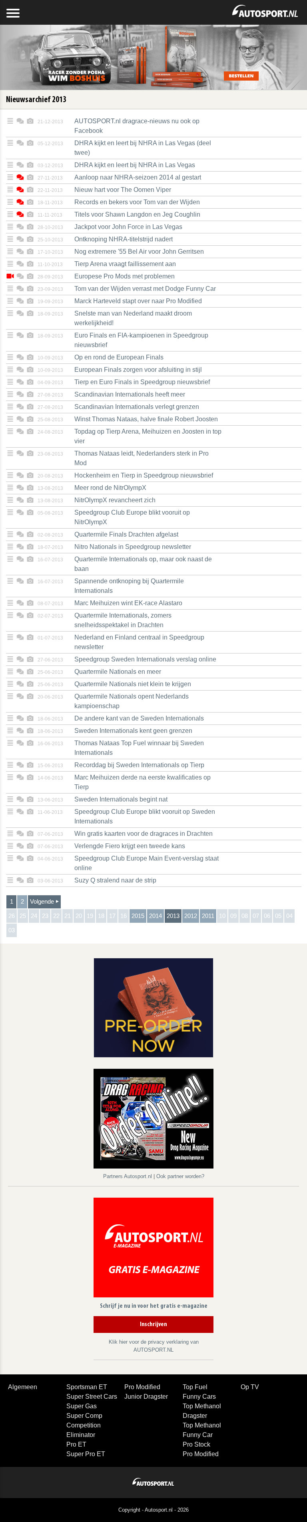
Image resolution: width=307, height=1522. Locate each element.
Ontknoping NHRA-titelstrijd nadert (123, 239)
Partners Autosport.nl (128, 1176)
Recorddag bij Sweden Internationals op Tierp (139, 765)
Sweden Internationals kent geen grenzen (133, 730)
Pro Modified (142, 1387)
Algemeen (22, 1387)
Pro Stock (196, 1444)
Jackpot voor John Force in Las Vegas (128, 226)
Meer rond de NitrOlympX (110, 487)
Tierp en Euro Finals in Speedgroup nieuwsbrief (142, 382)
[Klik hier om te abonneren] (153, 1249)
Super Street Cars (91, 1396)
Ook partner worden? (180, 1176)
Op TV (250, 1387)
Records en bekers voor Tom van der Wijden (137, 202)
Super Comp (84, 1415)
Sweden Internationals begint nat (120, 799)
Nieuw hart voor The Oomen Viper (122, 189)
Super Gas (81, 1406)
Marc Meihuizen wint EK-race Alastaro (128, 603)
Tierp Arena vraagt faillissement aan (125, 264)
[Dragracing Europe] (153, 1120)
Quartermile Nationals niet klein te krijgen (132, 684)
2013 (173, 915)
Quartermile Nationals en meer (117, 671)
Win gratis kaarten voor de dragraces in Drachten (143, 833)
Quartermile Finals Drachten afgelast (126, 534)
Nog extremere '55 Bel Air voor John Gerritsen (139, 251)
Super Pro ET (85, 1454)
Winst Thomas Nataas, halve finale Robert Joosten (146, 419)
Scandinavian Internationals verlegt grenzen (136, 406)
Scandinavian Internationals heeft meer (129, 394)
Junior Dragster (146, 1396)
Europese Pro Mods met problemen (124, 276)
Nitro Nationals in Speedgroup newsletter (132, 546)
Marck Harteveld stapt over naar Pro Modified (138, 301)
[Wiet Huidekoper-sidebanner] (153, 1007)
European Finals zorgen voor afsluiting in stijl (138, 369)
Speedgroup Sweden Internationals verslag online (145, 659)
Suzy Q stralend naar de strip (115, 880)
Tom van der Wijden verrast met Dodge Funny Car (145, 288)
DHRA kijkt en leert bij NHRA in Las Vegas (134, 165)
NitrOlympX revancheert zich (114, 500)
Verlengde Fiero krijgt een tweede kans (129, 846)
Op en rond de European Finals (118, 357)
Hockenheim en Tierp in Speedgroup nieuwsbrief (143, 475)
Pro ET (76, 1444)
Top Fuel (195, 1387)
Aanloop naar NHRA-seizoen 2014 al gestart (137, 177)
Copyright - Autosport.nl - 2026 (153, 1510)
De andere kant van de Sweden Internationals (139, 718)
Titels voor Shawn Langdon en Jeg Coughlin (137, 214)
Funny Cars (199, 1396)
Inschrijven (153, 1324)
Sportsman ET (86, 1387)
